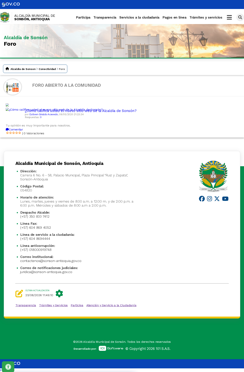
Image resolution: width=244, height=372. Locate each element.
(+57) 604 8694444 (35, 239)
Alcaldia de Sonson (23, 69)
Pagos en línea (174, 17)
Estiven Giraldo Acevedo (43, 114)
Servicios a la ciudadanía (139, 17)
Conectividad (47, 69)
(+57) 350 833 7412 (34, 216)
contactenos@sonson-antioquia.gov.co (50, 261)
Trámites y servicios (205, 17)
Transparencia (104, 17)
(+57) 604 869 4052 (35, 227)
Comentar (16, 129)
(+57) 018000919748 (35, 250)
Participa (83, 17)
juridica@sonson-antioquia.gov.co (46, 272)
